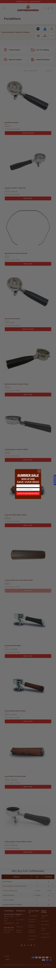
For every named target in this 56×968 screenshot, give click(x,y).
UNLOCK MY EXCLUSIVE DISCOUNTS (28, 493)
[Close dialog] (39, 471)
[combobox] (28, 485)
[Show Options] (38, 485)
